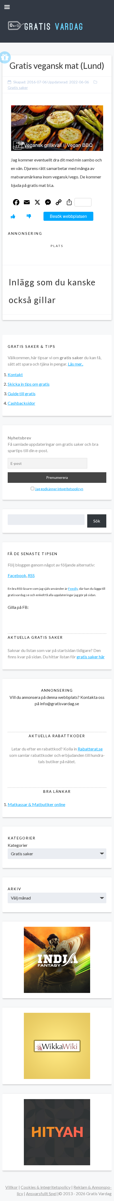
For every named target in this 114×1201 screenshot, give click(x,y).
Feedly (73, 589)
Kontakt (15, 374)
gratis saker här (91, 656)
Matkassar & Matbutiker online (36, 804)
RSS (31, 575)
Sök (96, 520)
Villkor (11, 1187)
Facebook (17, 575)
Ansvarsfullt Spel (41, 1193)
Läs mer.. (75, 363)
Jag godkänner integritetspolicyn (59, 489)
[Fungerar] (13, 216)
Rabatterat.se (90, 748)
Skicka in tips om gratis (29, 383)
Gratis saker (18, 87)
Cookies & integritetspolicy (46, 1187)
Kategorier (18, 845)
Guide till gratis (22, 393)
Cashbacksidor (21, 403)
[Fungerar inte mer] (29, 216)
